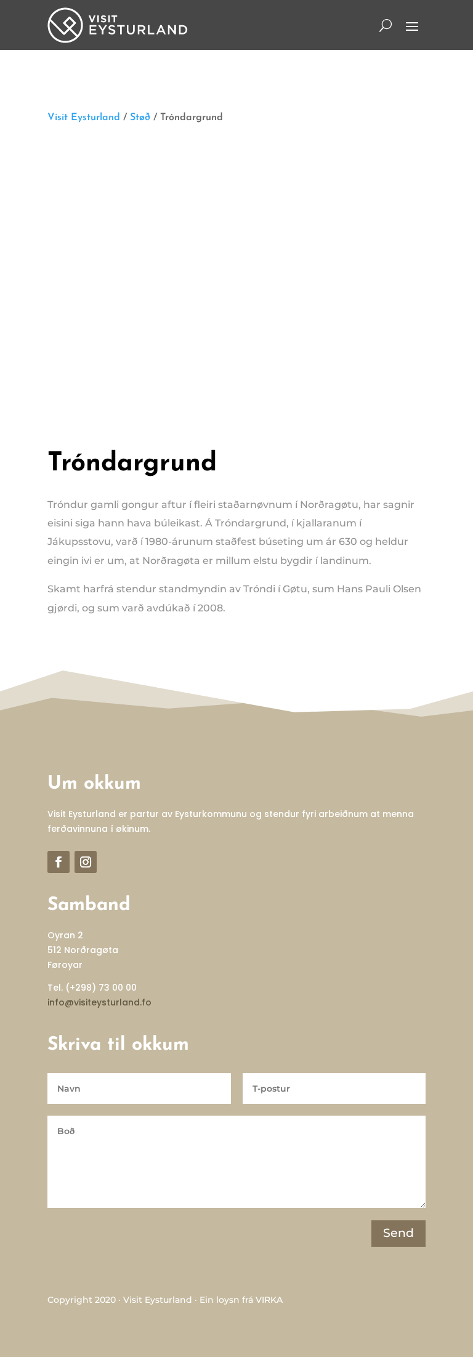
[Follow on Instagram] (86, 862)
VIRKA (269, 1299)
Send (398, 1233)
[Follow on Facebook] (58, 862)
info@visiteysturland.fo (99, 1002)
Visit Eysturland (83, 118)
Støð (140, 118)
